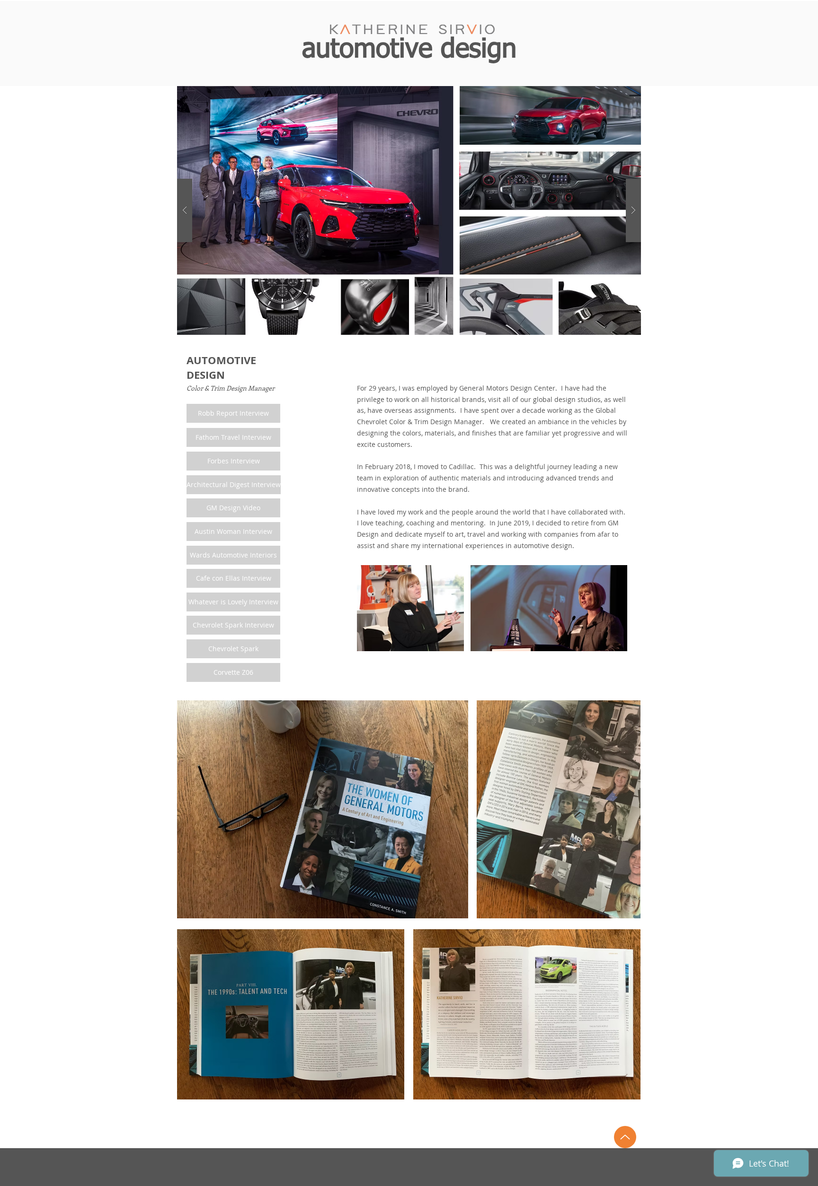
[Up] (625, 1137)
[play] (619, 93)
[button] (409, 210)
